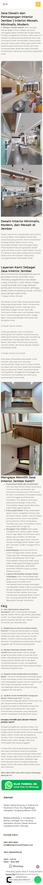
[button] (37, 879)
